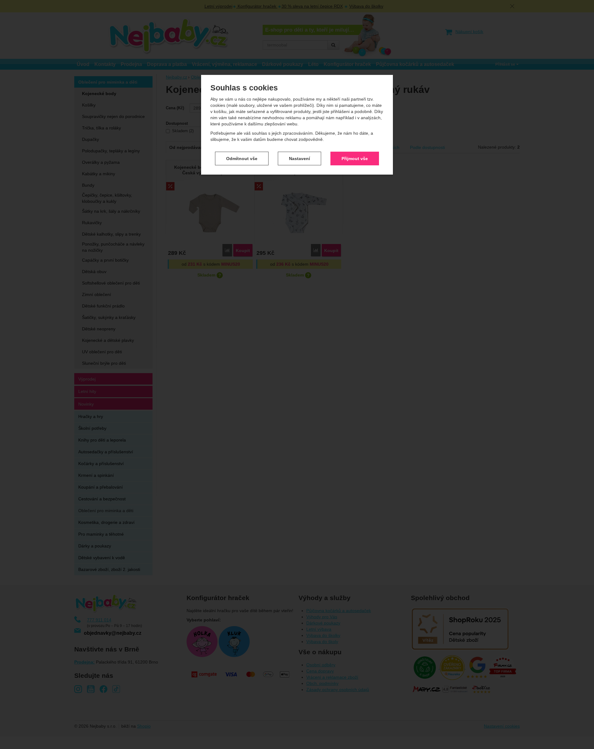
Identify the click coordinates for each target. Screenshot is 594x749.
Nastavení (299, 158)
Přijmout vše (355, 158)
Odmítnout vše (241, 158)
